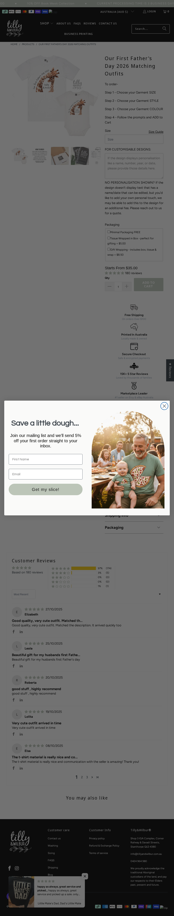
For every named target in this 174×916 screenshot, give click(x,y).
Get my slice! (45, 489)
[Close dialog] (164, 406)
